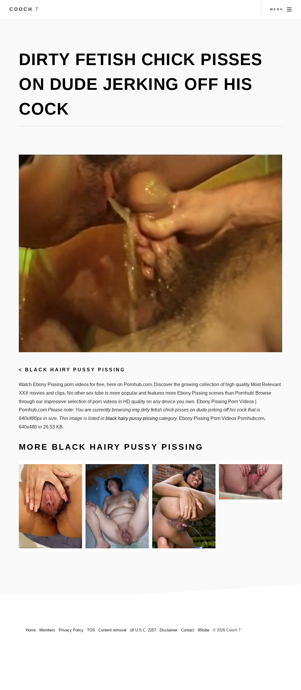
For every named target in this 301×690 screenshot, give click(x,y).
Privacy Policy (71, 630)
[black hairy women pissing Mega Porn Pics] (183, 506)
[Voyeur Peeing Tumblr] (250, 482)
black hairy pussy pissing (75, 369)
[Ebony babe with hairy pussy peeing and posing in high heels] (50, 506)
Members (47, 630)
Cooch (24, 9)
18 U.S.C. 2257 (143, 630)
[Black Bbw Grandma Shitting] (117, 506)
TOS (91, 630)
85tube (203, 630)
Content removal (112, 630)
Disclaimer (169, 630)
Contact (187, 630)
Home (31, 630)
